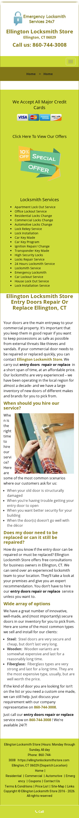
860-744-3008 (49, 44)
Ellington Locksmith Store (39, 359)
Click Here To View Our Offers (40, 136)
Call (41, 811)
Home (31, 74)
